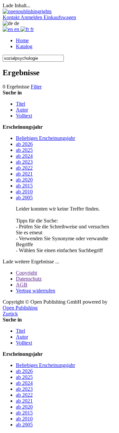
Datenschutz (29, 279)
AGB (21, 284)
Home (22, 40)
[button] (11, 17)
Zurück (10, 313)
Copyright (26, 273)
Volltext (24, 115)
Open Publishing (20, 308)
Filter (36, 86)
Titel (20, 104)
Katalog (24, 46)
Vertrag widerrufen (35, 290)
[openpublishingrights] (27, 11)
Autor (22, 110)
